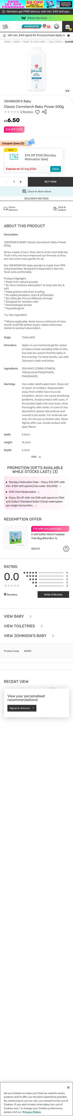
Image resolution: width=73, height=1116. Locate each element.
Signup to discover (20, 708)
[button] (67, 26)
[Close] (68, 1087)
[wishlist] (37, 112)
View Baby (14, 616)
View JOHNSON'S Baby (25, 636)
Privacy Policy (31, 1112)
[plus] (21, 182)
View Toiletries (20, 626)
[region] (36, 1099)
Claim (55, 169)
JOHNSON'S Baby (17, 101)
